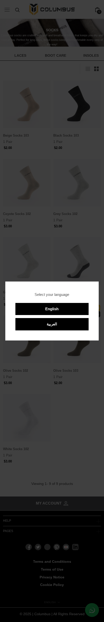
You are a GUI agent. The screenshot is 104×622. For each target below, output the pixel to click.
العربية (52, 324)
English (52, 309)
